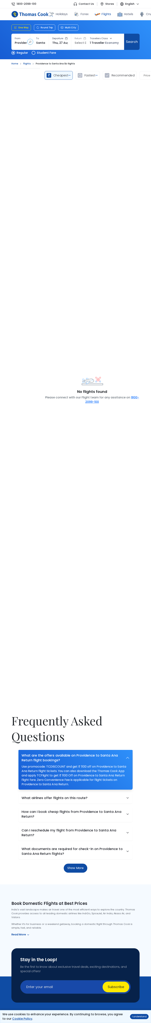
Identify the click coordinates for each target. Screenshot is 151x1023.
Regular (22, 53)
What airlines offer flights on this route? (54, 798)
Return (78, 38)
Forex (84, 14)
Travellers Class (99, 38)
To (37, 38)
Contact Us (86, 4)
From (17, 38)
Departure (57, 38)
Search (132, 41)
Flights (106, 14)
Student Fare (46, 53)
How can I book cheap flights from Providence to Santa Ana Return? (71, 814)
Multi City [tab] (70, 27)
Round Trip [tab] (47, 27)
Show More (75, 868)
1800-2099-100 (26, 4)
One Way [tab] (23, 27)
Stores (109, 4)
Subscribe (116, 987)
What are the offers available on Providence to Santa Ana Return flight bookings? (70, 757)
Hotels (128, 14)
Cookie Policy (22, 1019)
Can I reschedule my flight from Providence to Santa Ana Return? (69, 832)
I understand (139, 1016)
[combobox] (21, 43)
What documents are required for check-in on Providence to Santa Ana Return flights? (72, 851)
